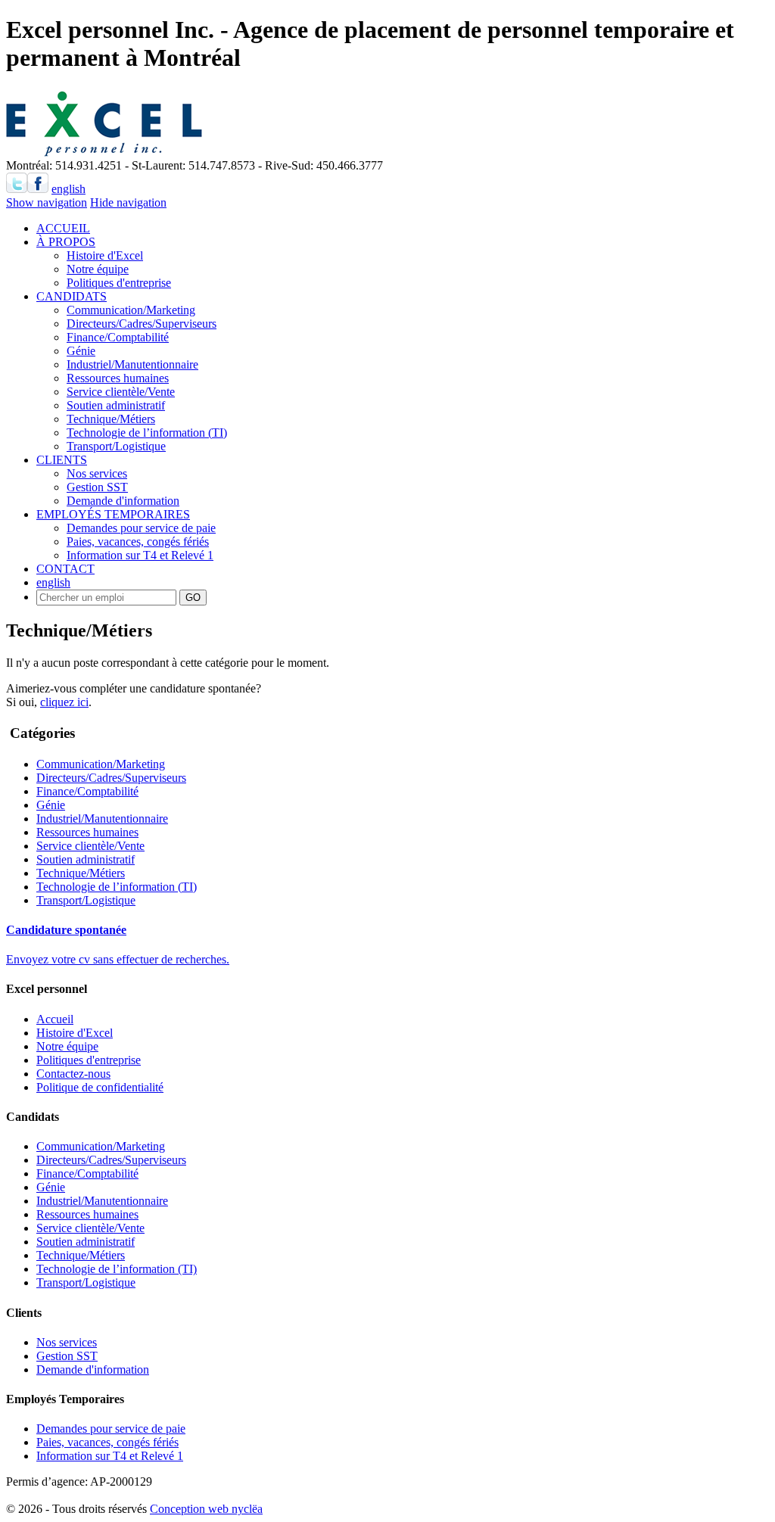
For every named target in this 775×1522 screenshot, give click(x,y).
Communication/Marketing (131, 309)
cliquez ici (64, 702)
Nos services (97, 473)
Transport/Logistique (116, 446)
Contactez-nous (73, 1073)
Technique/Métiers (111, 418)
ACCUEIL (63, 228)
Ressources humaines (118, 378)
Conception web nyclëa (206, 1508)
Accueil (54, 1019)
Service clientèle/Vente (121, 391)
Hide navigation (128, 202)
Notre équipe (98, 269)
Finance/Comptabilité (118, 337)
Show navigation (46, 202)
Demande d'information (123, 500)
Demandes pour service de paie (141, 527)
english (68, 188)
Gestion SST (97, 487)
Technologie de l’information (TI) (147, 432)
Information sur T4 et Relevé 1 (140, 555)
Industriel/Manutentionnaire (132, 364)
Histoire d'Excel (105, 255)
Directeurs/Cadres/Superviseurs (141, 323)
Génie (81, 350)
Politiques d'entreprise (119, 282)
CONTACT (65, 568)
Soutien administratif (116, 405)
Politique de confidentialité (99, 1087)
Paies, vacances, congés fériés (138, 541)
